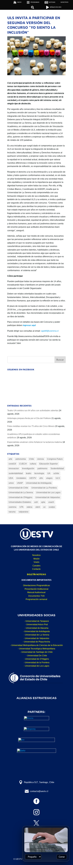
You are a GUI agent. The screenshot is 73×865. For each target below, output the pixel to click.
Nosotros (36, 555)
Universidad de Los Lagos (48, 492)
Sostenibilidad (57, 468)
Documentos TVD (36, 596)
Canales (36, 565)
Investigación (28, 468)
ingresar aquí (29, 325)
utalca (29, 507)
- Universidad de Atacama (36, 628)
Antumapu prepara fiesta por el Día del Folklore (29, 418)
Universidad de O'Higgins (20, 497)
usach (51, 502)
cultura (33, 464)
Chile (31, 459)
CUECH (23, 464)
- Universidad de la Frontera (36, 662)
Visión (36, 562)
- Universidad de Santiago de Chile (36, 652)
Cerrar (62, 857)
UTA (21, 507)
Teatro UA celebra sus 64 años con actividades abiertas (32, 410)
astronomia (20, 459)
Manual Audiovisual (36, 592)
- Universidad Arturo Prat (36, 624)
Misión (36, 559)
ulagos (49, 478)
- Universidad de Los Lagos (36, 666)
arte (10, 459)
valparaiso (23, 512)
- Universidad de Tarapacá (36, 621)
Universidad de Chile (18, 488)
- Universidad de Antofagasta (36, 631)
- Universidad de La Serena (36, 635)
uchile (56, 473)
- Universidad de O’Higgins (36, 659)
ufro (41, 478)
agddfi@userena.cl (50, 331)
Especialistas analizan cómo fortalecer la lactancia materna (34, 442)
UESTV (32, 478)
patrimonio (42, 468)
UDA (11, 478)
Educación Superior (48, 464)
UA (48, 473)
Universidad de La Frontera (44, 488)
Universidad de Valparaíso (47, 497)
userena (12, 507)
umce (11, 483)
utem (37, 507)
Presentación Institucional (36, 589)
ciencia (40, 459)
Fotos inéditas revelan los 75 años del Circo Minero (31, 426)
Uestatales (21, 478)
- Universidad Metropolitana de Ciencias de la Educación (36, 645)
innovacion (14, 468)
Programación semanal (36, 599)
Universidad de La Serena (21, 492)
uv (44, 507)
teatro (28, 473)
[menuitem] (64, 2)
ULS (58, 478)
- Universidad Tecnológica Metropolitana (36, 648)
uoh (36, 502)
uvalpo (52, 507)
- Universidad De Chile (36, 655)
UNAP (20, 483)
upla (43, 502)
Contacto (36, 569)
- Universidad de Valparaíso (36, 638)
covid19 (12, 464)
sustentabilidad (16, 473)
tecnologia (39, 473)
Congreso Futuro (55, 459)
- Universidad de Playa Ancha (36, 642)
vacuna (12, 512)
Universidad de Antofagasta (38, 483)
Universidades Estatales (20, 502)
